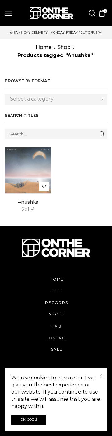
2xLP (28, 209)
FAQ (57, 326)
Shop (64, 47)
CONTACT (56, 337)
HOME (57, 279)
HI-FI (56, 290)
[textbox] (51, 99)
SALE (57, 349)
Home (44, 47)
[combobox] (56, 99)
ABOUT (57, 314)
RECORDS (56, 302)
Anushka (28, 202)
